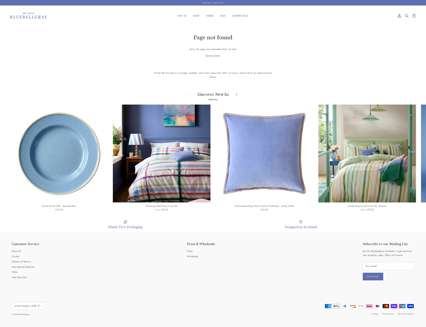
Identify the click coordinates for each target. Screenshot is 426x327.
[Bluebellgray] (28, 16)
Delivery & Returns (21, 261)
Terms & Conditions (406, 313)
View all (213, 99)
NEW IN (182, 16)
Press (190, 251)
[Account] (398, 16)
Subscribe (373, 276)
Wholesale (192, 256)
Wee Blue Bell (19, 277)
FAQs (14, 272)
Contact (15, 256)
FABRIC (210, 16)
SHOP (196, 16)
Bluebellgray (24, 314)
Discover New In (213, 94)
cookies (375, 313)
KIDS (223, 16)
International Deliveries (23, 267)
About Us (16, 251)
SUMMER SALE (240, 16)
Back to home (213, 55)
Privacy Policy (388, 313)
